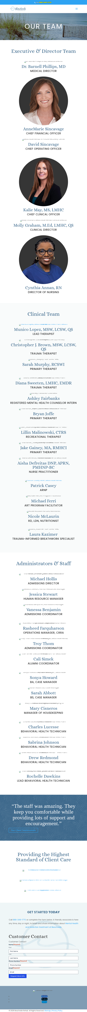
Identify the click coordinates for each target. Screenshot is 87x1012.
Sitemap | (48, 1011)
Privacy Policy (57, 1011)
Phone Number (18, 961)
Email (14, 968)
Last (10, 954)
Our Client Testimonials (23, 830)
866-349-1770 (45, 2)
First (10, 947)
